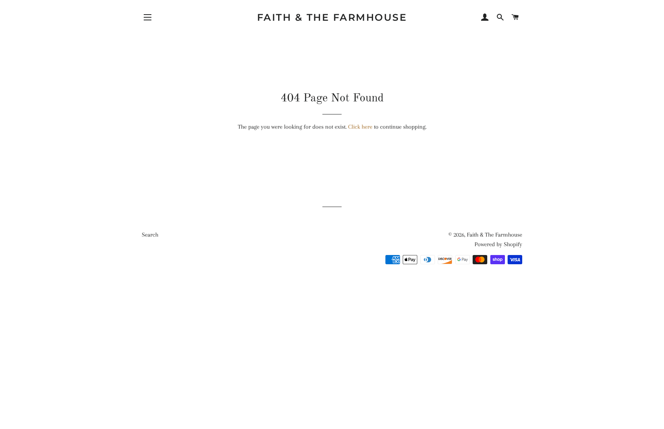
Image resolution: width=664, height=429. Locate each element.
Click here (360, 126)
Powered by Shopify (498, 244)
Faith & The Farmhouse (332, 17)
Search (150, 234)
